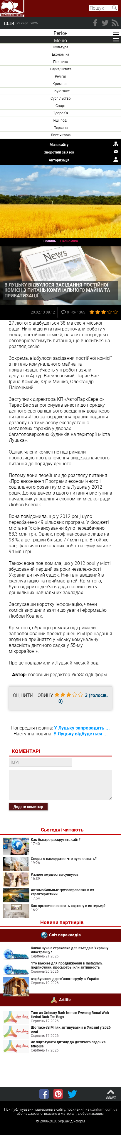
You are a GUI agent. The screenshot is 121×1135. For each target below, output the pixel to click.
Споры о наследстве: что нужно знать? (64, 858)
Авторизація (59, 160)
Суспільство (61, 98)
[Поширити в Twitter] (72, 1094)
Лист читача (60, 134)
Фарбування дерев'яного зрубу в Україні (65, 978)
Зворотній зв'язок (59, 152)
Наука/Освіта (60, 69)
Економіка (60, 54)
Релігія (60, 76)
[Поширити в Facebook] (44, 1094)
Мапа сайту (59, 144)
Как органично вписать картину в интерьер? (68, 905)
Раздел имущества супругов (54, 874)
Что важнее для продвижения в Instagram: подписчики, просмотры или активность (66, 965)
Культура (60, 47)
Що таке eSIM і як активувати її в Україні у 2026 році (71, 1029)
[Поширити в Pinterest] (58, 1094)
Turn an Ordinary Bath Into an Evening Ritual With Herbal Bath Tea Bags (70, 1014)
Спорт (61, 105)
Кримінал (60, 83)
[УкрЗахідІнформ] (12, 8)
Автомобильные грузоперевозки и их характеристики (62, 891)
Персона (61, 127)
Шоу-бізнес (60, 90)
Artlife (65, 999)
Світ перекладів (65, 935)
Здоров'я (60, 112)
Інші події (60, 120)
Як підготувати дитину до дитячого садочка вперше (68, 1043)
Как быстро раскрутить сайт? (55, 839)
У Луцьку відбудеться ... (80, 733)
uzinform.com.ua (103, 1109)
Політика (60, 61)
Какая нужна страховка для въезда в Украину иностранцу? (69, 949)
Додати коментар (28, 806)
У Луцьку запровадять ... (82, 728)
